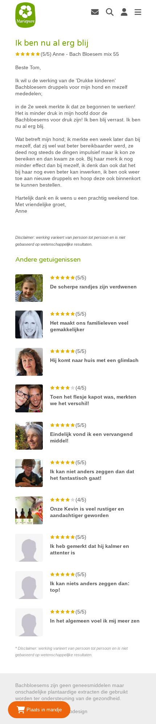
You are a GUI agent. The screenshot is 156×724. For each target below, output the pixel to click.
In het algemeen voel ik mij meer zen (95, 621)
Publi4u (97, 711)
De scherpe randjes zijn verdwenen (93, 287)
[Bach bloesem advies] (25, 15)
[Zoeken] (110, 12)
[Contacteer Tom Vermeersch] (95, 12)
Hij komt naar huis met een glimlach (94, 360)
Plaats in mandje (43, 709)
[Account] (124, 12)
